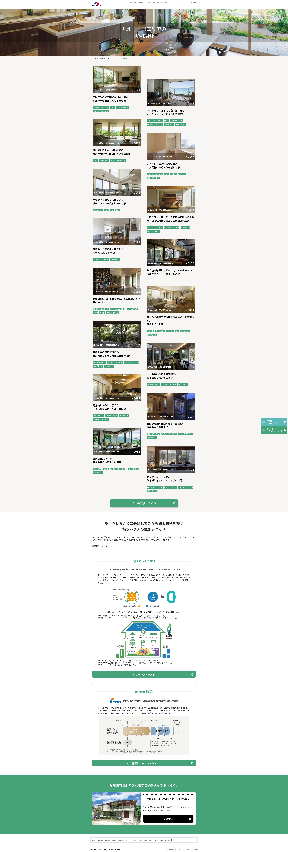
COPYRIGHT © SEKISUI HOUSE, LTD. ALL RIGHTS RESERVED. (105, 849)
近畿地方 (107, 840)
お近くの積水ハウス (98, 58)
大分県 (156, 840)
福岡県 (135, 840)
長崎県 (145, 840)
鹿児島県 (167, 840)
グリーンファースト (144, 674)
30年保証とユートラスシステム (144, 763)
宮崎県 (161, 840)
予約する (168, 819)
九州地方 (108, 58)
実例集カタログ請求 (272, 422)
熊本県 (151, 840)
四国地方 (120, 840)
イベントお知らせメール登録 (275, 429)
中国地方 (114, 840)
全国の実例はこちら (144, 503)
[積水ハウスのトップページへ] (96, 4)
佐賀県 (140, 840)
